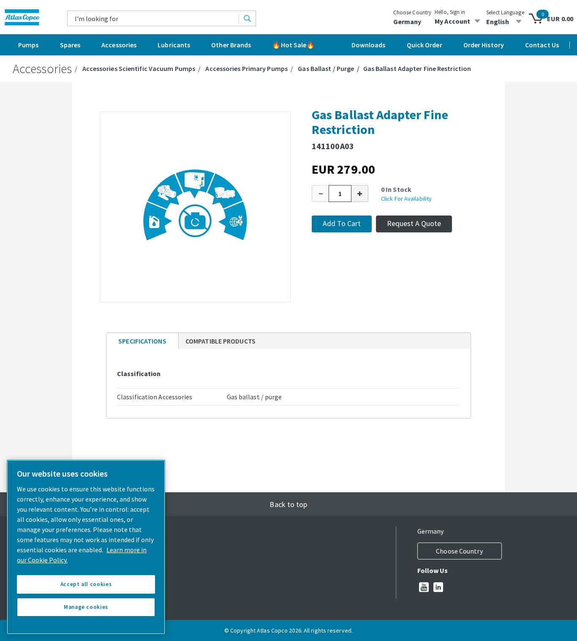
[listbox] (505, 21)
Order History (483, 45)
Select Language (505, 12)
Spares (70, 45)
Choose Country (412, 12)
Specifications (142, 341)
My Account (452, 21)
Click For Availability (406, 198)
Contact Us (542, 45)
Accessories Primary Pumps (246, 68)
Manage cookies (86, 607)
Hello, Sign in (450, 12)
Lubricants (174, 45)
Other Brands (231, 45)
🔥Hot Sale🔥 (293, 45)
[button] (320, 193)
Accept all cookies (86, 584)
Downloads (368, 45)
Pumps (28, 45)
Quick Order (424, 45)
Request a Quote (414, 223)
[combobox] (153, 18)
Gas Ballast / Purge (326, 68)
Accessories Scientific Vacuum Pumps (139, 68)
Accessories (118, 45)
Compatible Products (220, 341)
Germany (407, 21)
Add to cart (342, 223)
